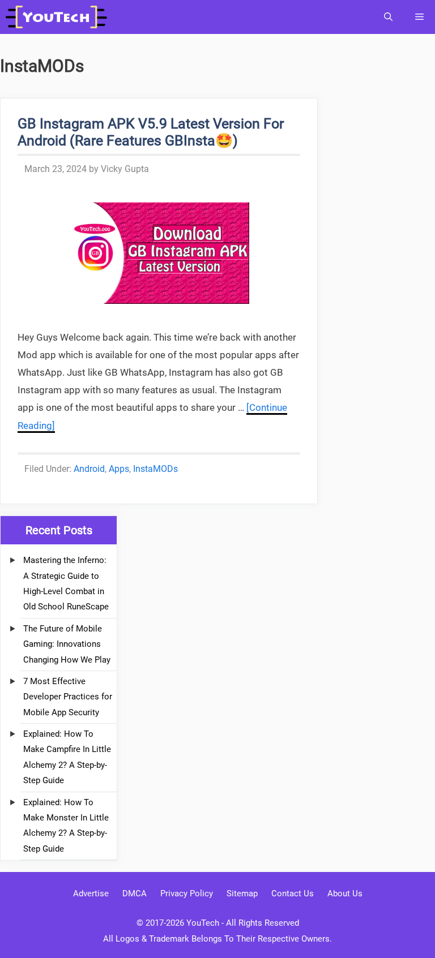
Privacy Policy (186, 893)
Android (89, 468)
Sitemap (242, 893)
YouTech (202, 923)
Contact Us (292, 893)
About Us (344, 893)
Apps (119, 468)
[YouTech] (59, 17)
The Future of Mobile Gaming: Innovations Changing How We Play (66, 644)
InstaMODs (155, 468)
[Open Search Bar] (388, 17)
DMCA (134, 893)
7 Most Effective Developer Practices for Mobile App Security (67, 697)
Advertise (91, 893)
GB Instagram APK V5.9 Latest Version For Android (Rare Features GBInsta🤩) (151, 132)
